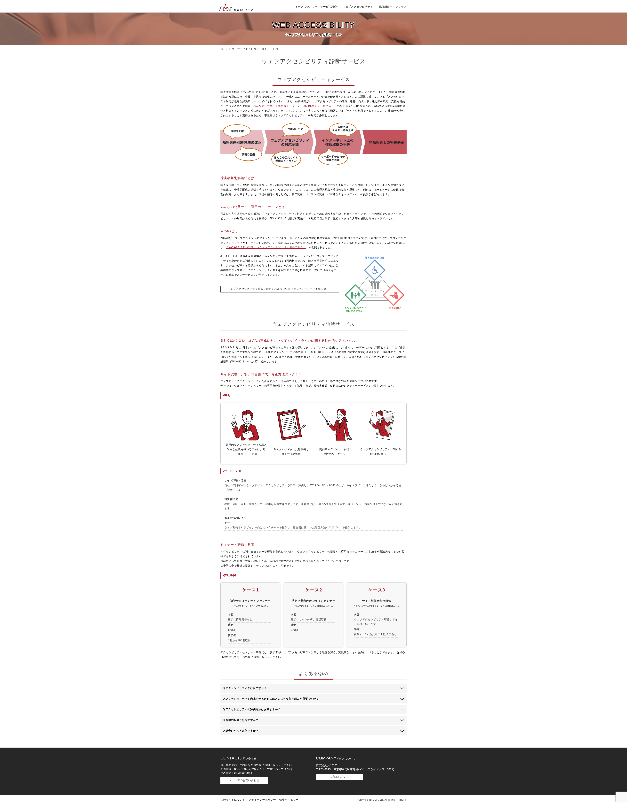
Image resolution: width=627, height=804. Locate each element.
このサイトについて (232, 799)
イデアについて (304, 6)
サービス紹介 (328, 6)
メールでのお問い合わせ (244, 780)
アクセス (401, 6)
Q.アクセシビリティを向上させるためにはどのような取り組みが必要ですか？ (271, 698)
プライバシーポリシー (262, 799)
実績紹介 (384, 6)
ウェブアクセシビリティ (358, 6)
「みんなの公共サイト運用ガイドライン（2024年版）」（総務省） (292, 106)
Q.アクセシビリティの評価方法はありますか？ (252, 709)
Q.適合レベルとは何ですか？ (240, 730)
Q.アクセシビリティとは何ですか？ (245, 688)
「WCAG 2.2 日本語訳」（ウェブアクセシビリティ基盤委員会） (266, 247)
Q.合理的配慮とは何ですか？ (240, 720)
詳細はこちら (339, 776)
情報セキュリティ (290, 799)
